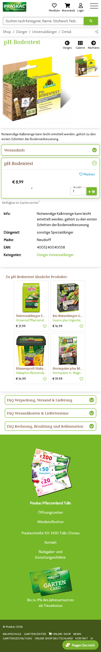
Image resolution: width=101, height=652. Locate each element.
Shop (7, 32)
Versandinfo (14, 150)
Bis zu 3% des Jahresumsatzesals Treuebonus (50, 603)
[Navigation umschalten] (94, 5)
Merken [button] (89, 174)
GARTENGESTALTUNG (17, 638)
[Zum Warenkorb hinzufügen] (91, 191)
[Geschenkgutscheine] (50, 472)
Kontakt (51, 542)
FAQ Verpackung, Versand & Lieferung (39, 400)
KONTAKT (81, 638)
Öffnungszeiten (50, 512)
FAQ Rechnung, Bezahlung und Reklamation (45, 426)
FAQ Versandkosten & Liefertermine (38, 413)
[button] (54, 7)
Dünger (21, 32)
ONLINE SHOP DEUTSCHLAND (54, 638)
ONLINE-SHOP (61, 634)
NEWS (77, 634)
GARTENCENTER (35, 634)
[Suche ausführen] (91, 21)
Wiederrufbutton (50, 522)
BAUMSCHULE (12, 634)
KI (92, 638)
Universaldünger (44, 32)
